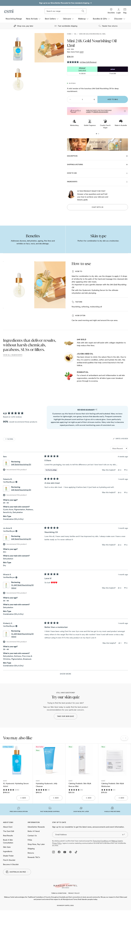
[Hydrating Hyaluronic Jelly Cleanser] (49, 760)
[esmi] (9, 11)
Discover (118, 18)
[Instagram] (53, 852)
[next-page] (94, 99)
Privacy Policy (74, 893)
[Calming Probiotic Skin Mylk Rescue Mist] (82, 760)
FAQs (30, 840)
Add (24, 798)
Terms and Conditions (101, 841)
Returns (31, 853)
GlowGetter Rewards (36, 827)
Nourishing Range (14, 18)
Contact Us (32, 836)
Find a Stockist (9, 860)
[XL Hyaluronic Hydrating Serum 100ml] (16, 760)
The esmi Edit (8, 831)
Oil (75, 34)
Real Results (8, 836)
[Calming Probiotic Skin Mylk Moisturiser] (114, 760)
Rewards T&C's (34, 857)
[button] (81, 62)
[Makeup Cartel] (65, 885)
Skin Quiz (7, 847)
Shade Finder (8, 856)
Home (69, 34)
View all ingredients (12, 355)
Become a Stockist (11, 864)
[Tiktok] (76, 852)
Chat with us (97, 207)
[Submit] (123, 834)
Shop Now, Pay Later (36, 844)
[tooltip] (96, 410)
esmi (81, 52)
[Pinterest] (70, 852)
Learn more (82, 70)
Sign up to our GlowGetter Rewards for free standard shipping (64, 3)
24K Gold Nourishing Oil (21, 464)
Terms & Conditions (59, 893)
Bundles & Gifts (100, 18)
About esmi (7, 827)
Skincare (67, 18)
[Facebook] (59, 852)
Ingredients (7, 851)
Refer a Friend (34, 831)
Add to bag (113, 99)
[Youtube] (64, 852)
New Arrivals (32, 18)
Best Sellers (50, 18)
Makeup (82, 18)
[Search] (83, 11)
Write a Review (122, 439)
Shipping (31, 849)
